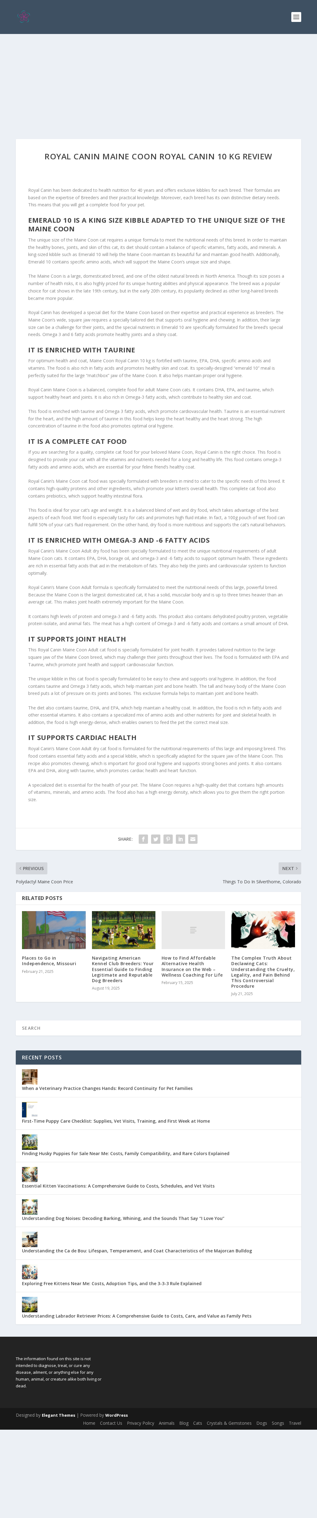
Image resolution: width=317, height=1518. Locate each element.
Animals (167, 1423)
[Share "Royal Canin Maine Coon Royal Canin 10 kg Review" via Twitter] (156, 839)
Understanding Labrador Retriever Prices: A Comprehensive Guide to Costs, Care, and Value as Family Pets (136, 1316)
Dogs (261, 1423)
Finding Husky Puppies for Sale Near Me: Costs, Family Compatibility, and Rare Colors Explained (125, 1153)
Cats (197, 1423)
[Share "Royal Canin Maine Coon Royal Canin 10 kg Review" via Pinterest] (168, 839)
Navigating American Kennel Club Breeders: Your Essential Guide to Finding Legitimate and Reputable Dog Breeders (123, 969)
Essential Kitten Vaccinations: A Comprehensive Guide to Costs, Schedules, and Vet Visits (118, 1186)
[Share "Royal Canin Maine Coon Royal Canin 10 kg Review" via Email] (193, 839)
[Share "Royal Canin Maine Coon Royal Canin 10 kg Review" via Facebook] (143, 839)
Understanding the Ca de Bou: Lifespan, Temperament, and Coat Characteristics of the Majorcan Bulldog (137, 1251)
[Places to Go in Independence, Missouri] (53, 930)
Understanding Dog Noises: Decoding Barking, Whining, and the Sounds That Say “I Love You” (123, 1218)
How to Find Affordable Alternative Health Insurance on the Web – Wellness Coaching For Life (192, 966)
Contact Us (111, 1423)
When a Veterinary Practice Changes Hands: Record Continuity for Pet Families (107, 1088)
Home (89, 1423)
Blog (184, 1423)
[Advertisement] (158, 80)
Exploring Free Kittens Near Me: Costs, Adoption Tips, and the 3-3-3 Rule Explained (112, 1283)
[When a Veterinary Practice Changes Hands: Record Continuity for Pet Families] (29, 1077)
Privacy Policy (140, 1423)
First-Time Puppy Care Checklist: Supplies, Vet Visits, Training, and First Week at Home (116, 1121)
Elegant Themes (58, 1415)
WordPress (116, 1415)
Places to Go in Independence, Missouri (49, 960)
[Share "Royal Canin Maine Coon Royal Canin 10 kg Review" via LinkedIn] (180, 839)
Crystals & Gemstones (229, 1423)
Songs (278, 1423)
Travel (295, 1423)
